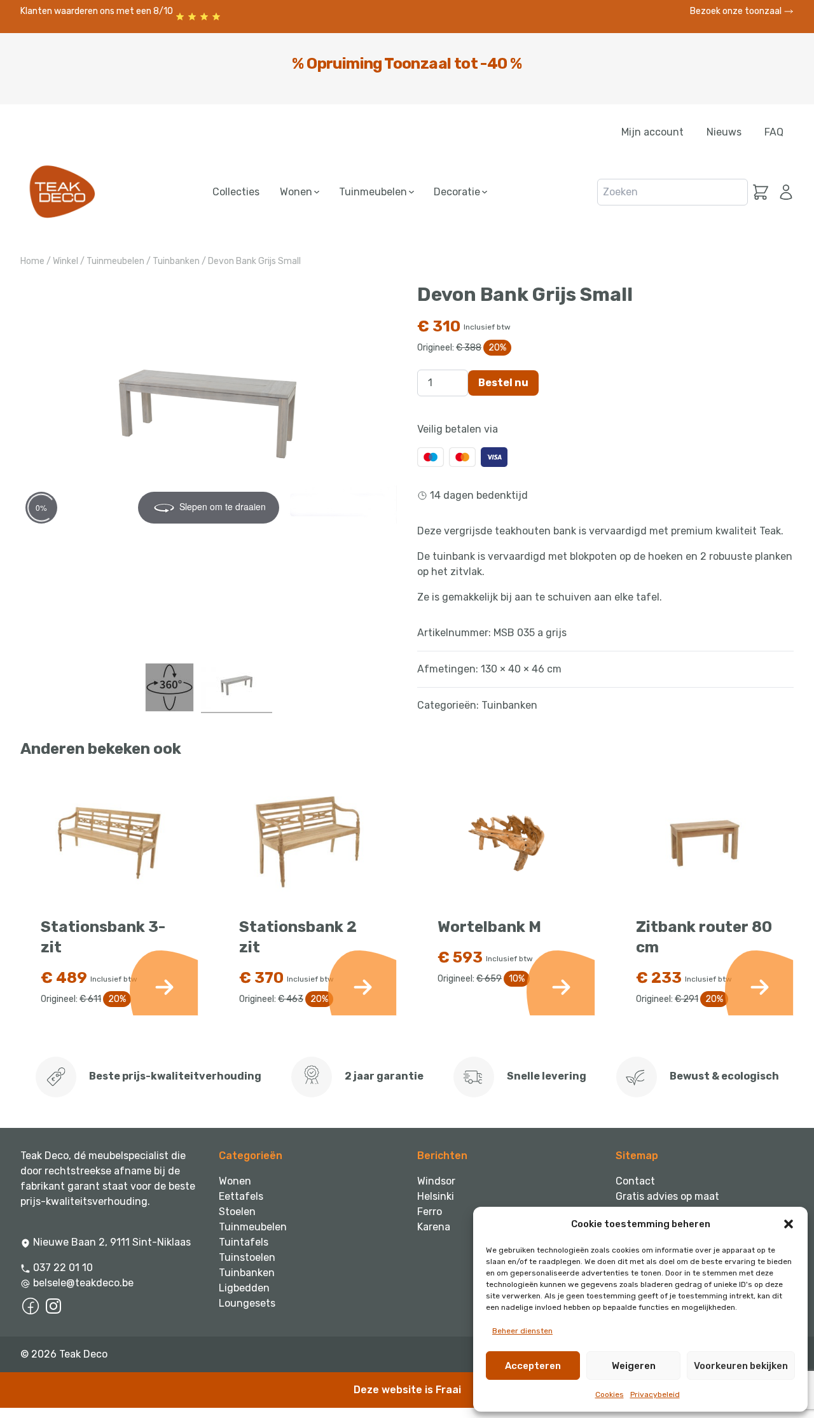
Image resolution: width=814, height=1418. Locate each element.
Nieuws (724, 132)
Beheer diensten (522, 1330)
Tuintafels (243, 1242)
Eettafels (241, 1196)
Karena (433, 1227)
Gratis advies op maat (667, 1196)
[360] (169, 687)
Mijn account (652, 132)
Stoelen (237, 1212)
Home (32, 261)
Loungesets (247, 1303)
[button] (788, 1224)
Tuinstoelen (247, 1257)
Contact (635, 1181)
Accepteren (533, 1366)
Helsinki (435, 1196)
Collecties (235, 192)
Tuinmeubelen (374, 192)
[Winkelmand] (760, 192)
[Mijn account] (783, 192)
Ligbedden (244, 1288)
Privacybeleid (655, 1394)
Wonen (297, 192)
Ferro (429, 1212)
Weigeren (634, 1366)
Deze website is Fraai (407, 1390)
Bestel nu (503, 383)
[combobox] (672, 192)
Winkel (65, 261)
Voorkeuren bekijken (741, 1366)
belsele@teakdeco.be (83, 1283)
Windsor (436, 1181)
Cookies (609, 1394)
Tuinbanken (176, 261)
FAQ (773, 132)
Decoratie (458, 192)
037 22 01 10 (62, 1268)
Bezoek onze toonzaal (736, 11)
